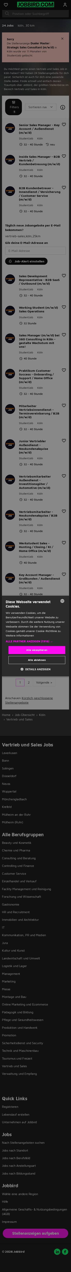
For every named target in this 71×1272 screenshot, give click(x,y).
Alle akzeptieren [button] (36, 650)
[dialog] (35, 636)
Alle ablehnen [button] (37, 659)
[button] (35, 641)
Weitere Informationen (20, 635)
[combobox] (62, 601)
